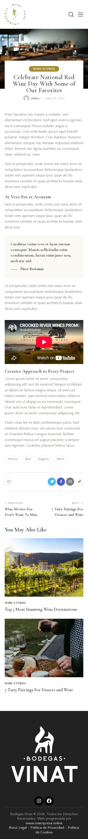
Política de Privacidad (47, 828)
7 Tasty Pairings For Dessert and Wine (39, 689)
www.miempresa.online (44, 823)
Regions (43, 459)
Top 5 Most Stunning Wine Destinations (41, 609)
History (13, 459)
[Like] (9, 482)
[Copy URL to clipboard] (79, 482)
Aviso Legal (18, 828)
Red (28, 459)
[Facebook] (49, 801)
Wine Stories (44, 68)
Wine (60, 459)
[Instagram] (38, 801)
